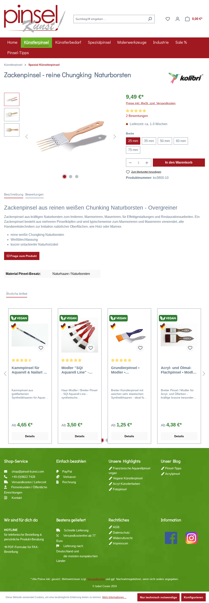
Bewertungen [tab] (34, 194)
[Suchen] (150, 19)
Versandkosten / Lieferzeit (29, 482)
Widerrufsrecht (122, 538)
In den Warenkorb (178, 162)
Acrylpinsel (172, 473)
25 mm (133, 141)
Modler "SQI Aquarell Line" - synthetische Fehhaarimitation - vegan (77, 370)
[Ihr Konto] (177, 19)
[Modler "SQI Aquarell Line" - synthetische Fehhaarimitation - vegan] (79, 335)
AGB (115, 527)
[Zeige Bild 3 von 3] (76, 176)
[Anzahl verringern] (130, 162)
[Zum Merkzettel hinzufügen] (41, 348)
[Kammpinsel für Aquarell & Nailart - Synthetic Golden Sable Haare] (30, 335)
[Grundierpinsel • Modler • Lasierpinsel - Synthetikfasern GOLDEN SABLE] (129, 335)
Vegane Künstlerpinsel (127, 478)
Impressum (120, 543)
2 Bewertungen (137, 116)
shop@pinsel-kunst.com (28, 471)
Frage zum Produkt (23, 256)
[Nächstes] (115, 136)
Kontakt (17, 497)
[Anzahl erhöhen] (147, 162)
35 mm (149, 141)
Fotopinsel (119, 489)
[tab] (13, 194)
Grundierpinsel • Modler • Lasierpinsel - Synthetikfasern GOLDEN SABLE (125, 370)
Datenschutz (121, 532)
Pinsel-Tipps (172, 468)
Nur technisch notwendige (158, 597)
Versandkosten (96, 579)
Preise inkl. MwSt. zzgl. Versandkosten (151, 103)
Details (30, 436)
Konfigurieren (193, 597)
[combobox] (109, 19)
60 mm (181, 141)
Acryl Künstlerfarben (126, 483)
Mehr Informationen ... (114, 597)
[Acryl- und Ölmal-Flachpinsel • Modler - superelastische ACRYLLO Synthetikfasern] (179, 335)
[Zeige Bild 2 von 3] (70, 176)
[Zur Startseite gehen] (34, 18)
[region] (61, 136)
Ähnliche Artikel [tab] (16, 293)
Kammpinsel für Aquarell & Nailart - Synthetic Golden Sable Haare (28, 370)
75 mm (133, 150)
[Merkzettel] (168, 19)
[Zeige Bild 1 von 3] (64, 176)
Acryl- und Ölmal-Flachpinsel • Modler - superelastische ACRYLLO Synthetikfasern (178, 370)
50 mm (165, 141)
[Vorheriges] (26, 136)
